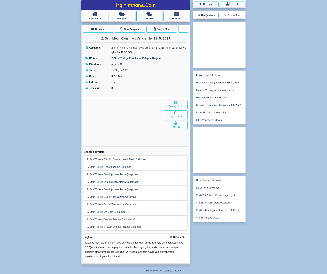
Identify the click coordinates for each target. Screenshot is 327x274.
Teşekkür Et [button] (175, 116)
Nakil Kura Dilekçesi (207, 187)
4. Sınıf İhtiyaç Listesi (208, 217)
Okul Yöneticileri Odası (209, 120)
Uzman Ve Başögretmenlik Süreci (215, 90)
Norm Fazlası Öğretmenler (211, 112)
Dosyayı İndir (176, 106)
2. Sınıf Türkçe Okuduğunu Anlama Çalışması (112, 174)
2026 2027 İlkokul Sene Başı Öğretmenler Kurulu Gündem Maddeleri (220, 195)
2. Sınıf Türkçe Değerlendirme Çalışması (109, 166)
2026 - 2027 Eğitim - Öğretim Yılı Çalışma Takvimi (220, 210)
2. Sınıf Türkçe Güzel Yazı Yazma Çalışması (112, 196)
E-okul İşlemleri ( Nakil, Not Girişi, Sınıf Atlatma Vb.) (220, 82)
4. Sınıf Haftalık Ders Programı (213, 202)
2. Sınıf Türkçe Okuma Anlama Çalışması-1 (111, 219)
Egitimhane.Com (154, 270)
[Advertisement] (122, 122)
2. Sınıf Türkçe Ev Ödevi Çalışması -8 (108, 211)
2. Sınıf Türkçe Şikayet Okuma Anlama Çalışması (114, 226)
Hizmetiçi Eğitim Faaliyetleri (211, 97)
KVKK (178, 270)
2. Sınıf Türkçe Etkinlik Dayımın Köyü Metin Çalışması (117, 159)
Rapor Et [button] (175, 126)
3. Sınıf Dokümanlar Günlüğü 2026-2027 (218, 105)
